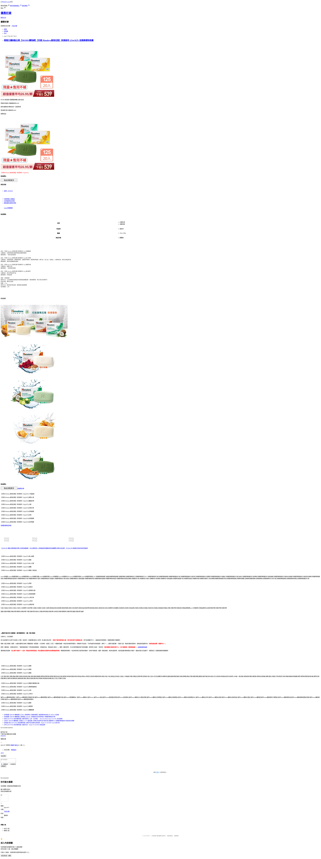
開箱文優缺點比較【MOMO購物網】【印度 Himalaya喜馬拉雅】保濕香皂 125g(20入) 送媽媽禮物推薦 (49, 40)
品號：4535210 (8, 191)
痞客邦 (13, 745)
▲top (2, 752)
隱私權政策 (170, 835)
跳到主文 (3, 17)
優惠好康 (6, 12)
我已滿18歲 (4, 855)
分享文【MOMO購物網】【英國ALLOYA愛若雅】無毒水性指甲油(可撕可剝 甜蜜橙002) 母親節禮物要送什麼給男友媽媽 (39, 720)
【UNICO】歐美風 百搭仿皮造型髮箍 (77, 548)
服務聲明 (176, 835)
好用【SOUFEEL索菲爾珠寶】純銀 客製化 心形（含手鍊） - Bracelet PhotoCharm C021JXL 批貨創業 (33, 718)
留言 (16, 745)
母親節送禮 (20, 488)
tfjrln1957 (3, 735)
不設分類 (14, 26)
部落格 (6, 31)
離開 (10, 855)
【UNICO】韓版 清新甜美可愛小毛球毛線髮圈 (14, 548)
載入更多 (3, 756)
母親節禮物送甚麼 (6, 525)
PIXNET (148, 835)
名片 (5, 33)
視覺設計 (13, 750)
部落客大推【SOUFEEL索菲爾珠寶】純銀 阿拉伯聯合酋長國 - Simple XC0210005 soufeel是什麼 (32, 722)
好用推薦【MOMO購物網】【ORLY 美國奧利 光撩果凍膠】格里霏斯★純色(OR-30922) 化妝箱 (31, 714)
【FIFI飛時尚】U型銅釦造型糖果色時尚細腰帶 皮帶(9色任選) (47, 548)
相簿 (5, 29)
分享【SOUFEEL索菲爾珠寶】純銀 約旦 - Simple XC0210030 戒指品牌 (24, 724)
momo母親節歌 (8, 208)
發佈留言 (3, 766)
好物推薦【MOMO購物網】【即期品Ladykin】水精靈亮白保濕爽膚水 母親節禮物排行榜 (29, 716)
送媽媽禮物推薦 (142, 647)
